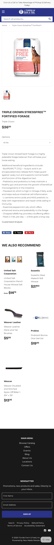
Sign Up (27, 514)
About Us (27, 458)
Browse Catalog (27, 443)
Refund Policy (38, 523)
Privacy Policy (23, 523)
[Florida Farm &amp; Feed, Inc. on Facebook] (45, 530)
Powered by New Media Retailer (26, 540)
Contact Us (27, 465)
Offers (27, 447)
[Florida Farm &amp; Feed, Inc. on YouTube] (49, 530)
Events (27, 450)
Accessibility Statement (34, 526)
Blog (27, 454)
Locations (27, 461)
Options (6, 137)
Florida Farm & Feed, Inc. (29, 538)
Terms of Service (14, 526)
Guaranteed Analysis (12, 222)
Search (11, 523)
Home (4, 25)
